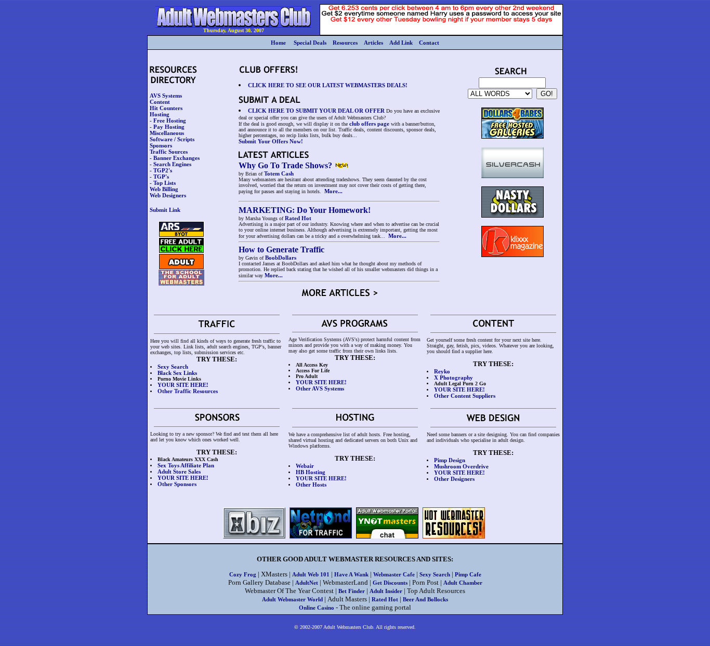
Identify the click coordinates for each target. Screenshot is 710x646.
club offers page (369, 123)
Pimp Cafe (468, 574)
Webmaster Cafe (394, 574)
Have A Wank (351, 574)
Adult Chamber (462, 583)
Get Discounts (390, 583)
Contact (429, 42)
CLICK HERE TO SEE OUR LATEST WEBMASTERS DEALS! (327, 85)
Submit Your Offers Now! (271, 141)
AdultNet (306, 583)
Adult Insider (386, 591)
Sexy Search (434, 574)
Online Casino (316, 607)
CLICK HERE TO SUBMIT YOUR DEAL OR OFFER (316, 110)
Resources (345, 42)
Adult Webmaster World (292, 599)
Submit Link (165, 210)
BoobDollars (280, 257)
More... (333, 191)
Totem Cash (279, 173)
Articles (373, 42)
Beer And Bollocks (425, 599)
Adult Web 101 (311, 574)
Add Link (401, 42)
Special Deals (310, 42)
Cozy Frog (242, 574)
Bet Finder (351, 591)
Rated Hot (298, 218)
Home (278, 42)
